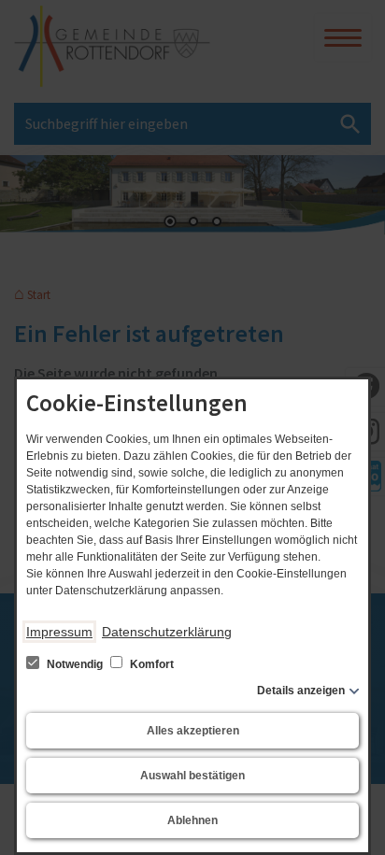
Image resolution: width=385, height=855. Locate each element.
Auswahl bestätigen (192, 775)
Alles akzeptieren (193, 730)
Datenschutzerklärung (167, 631)
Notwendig (75, 664)
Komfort (150, 664)
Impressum (59, 631)
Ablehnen (192, 820)
